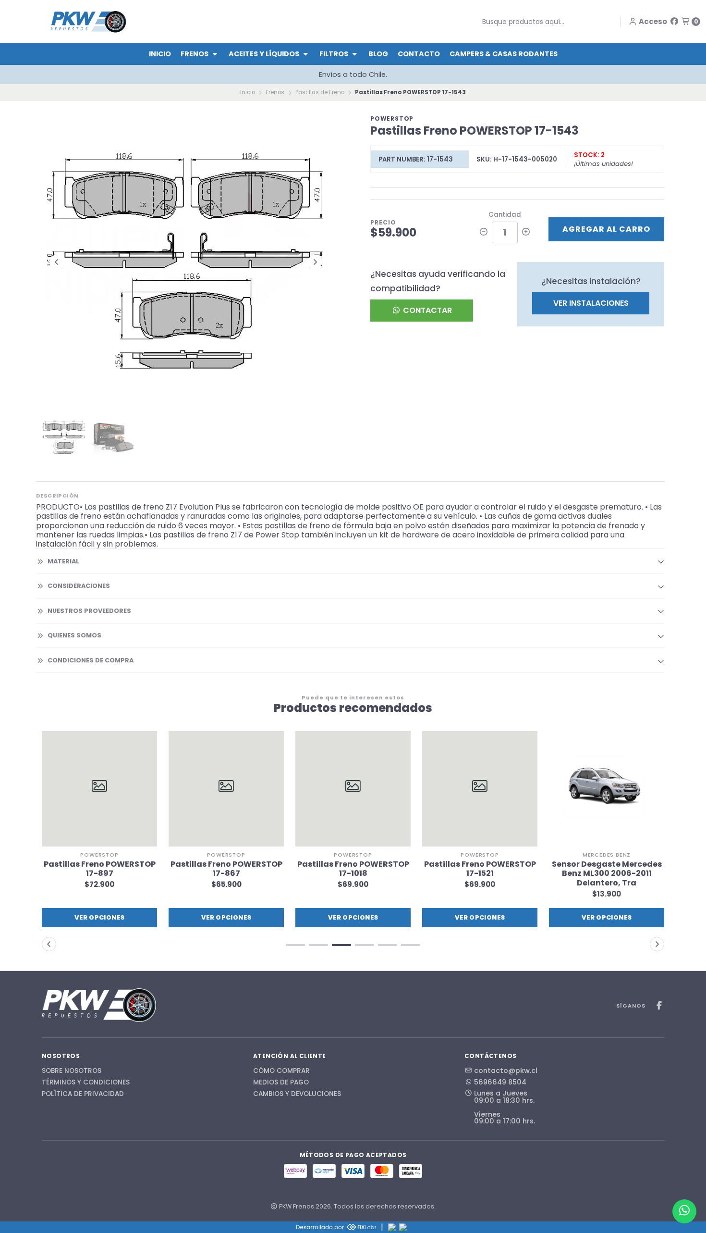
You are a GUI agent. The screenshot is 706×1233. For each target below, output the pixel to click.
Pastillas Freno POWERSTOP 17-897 (100, 868)
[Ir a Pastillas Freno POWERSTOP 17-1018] (353, 789)
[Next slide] (315, 262)
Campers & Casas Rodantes (504, 54)
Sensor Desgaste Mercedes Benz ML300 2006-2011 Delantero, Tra (607, 873)
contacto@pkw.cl (505, 1070)
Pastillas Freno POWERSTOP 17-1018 (353, 868)
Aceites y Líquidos (265, 54)
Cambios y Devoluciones (297, 1094)
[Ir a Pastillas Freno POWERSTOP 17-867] (226, 789)
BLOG (378, 54)
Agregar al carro (606, 229)
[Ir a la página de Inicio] (88, 21)
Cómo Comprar (281, 1071)
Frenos (195, 54)
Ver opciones (99, 917)
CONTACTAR (426, 310)
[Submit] (475, 21)
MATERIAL (63, 561)
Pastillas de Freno (319, 92)
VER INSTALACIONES (591, 303)
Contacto (419, 54)
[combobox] (541, 21)
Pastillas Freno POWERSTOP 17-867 (226, 868)
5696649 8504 (500, 1082)
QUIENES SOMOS (74, 635)
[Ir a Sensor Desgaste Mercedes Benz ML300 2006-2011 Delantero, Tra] (606, 789)
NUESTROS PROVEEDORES (89, 611)
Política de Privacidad (83, 1094)
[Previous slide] (56, 262)
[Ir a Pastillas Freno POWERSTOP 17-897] (99, 789)
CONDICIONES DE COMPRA (91, 660)
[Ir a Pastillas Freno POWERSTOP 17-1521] (479, 789)
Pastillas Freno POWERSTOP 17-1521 (480, 868)
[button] (295, 945)
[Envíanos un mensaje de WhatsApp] (684, 1211)
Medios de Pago (281, 1082)
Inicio (160, 54)
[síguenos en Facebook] (674, 21)
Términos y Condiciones (86, 1082)
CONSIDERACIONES (79, 586)
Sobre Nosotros (71, 1071)
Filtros (334, 54)
